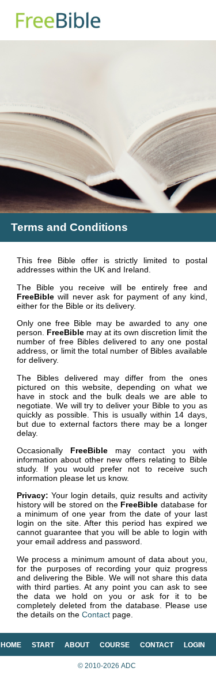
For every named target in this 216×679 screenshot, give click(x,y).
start (43, 645)
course (115, 645)
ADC (128, 666)
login (194, 645)
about (77, 645)
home (11, 645)
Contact (96, 614)
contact (156, 645)
